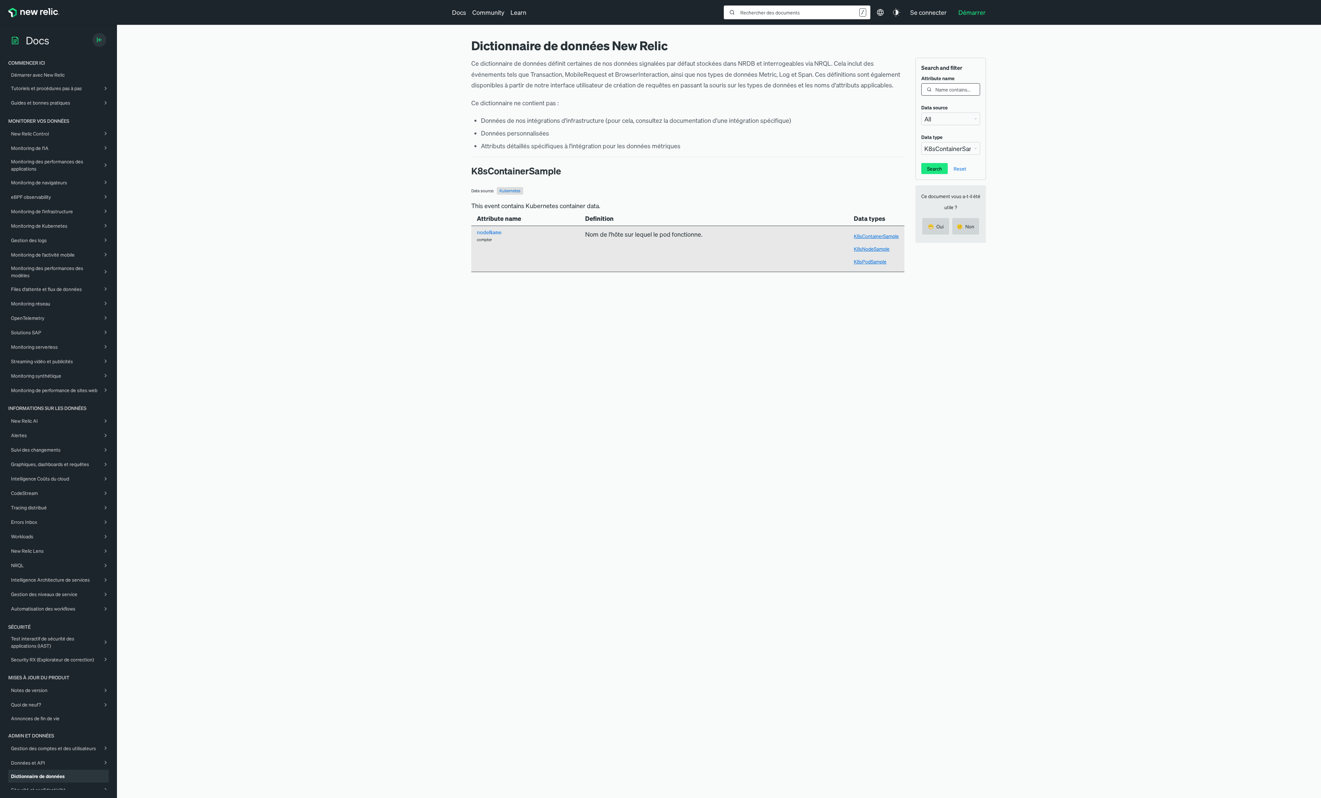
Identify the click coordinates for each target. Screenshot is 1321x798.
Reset (960, 168)
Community (488, 12)
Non (965, 226)
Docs (459, 12)
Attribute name (938, 78)
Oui (936, 226)
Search (934, 168)
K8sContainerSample (876, 236)
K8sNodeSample (872, 249)
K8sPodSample (870, 261)
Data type (932, 137)
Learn (518, 12)
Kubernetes (510, 190)
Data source (934, 107)
